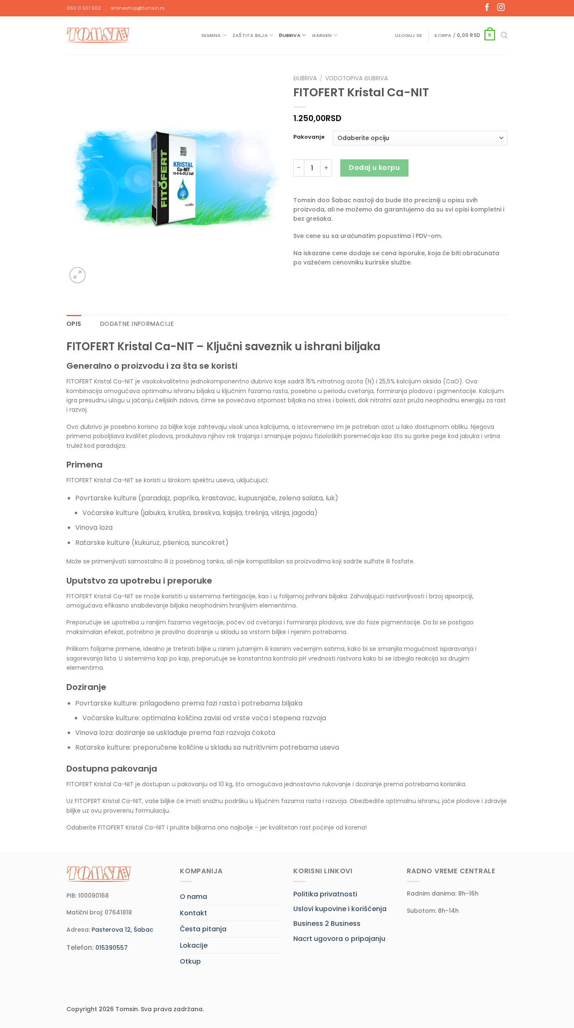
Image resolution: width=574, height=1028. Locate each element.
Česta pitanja (203, 929)
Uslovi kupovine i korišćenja (340, 909)
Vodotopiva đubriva (356, 78)
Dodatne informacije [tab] (137, 324)
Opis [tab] (73, 324)
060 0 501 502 (83, 8)
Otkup (190, 961)
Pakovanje (308, 137)
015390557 (111, 947)
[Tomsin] (98, 35)
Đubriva (289, 35)
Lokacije (194, 945)
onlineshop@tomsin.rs (137, 8)
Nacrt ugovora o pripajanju (339, 938)
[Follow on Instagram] (501, 8)
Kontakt (193, 913)
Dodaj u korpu (374, 167)
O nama (193, 896)
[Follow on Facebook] (487, 8)
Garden (322, 35)
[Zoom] (77, 275)
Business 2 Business (327, 923)
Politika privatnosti (325, 894)
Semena (211, 35)
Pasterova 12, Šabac (122, 929)
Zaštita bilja (250, 35)
